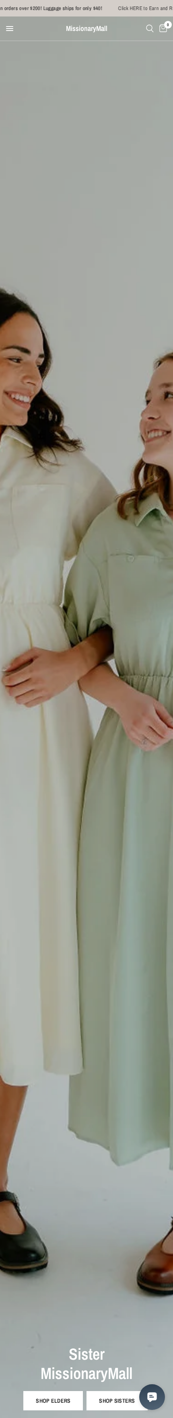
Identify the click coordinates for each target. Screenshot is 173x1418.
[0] (162, 28)
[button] (53, 1400)
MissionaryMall (86, 28)
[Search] (150, 28)
